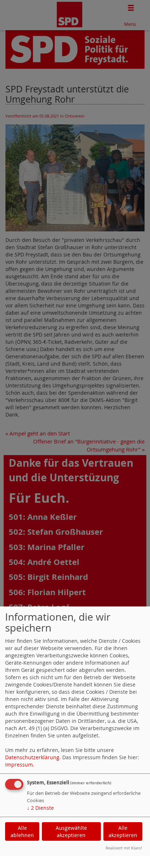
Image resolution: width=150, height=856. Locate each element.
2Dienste (40, 807)
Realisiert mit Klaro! (124, 848)
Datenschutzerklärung (32, 757)
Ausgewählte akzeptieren (71, 831)
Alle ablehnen (22, 831)
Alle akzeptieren (122, 831)
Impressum (19, 764)
